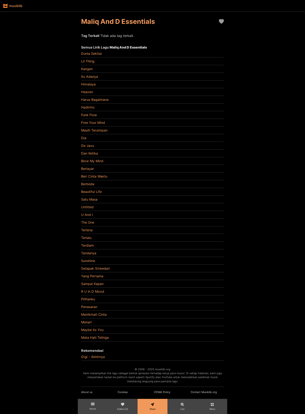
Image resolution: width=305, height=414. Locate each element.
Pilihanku (88, 299)
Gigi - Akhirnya (93, 357)
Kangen (87, 69)
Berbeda (87, 184)
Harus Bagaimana (95, 99)
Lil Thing (87, 61)
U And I (87, 215)
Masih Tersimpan (94, 130)
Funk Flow (89, 115)
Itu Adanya (89, 76)
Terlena (87, 230)
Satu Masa (89, 199)
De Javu (87, 146)
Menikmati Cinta (94, 314)
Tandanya (88, 253)
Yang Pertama (92, 276)
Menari (86, 322)
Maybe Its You (92, 330)
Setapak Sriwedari (95, 268)
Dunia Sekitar (91, 53)
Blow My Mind (92, 161)
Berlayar (87, 169)
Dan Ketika (89, 153)
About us (87, 392)
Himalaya (88, 84)
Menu (212, 409)
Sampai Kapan (92, 284)
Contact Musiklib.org (204, 392)
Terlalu (86, 238)
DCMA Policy (162, 392)
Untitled (87, 207)
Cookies (123, 392)
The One (87, 222)
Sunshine (88, 261)
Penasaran (89, 307)
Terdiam (87, 245)
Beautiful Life (91, 192)
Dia (83, 138)
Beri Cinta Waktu (94, 176)
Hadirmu (87, 107)
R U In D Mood (92, 291)
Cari (182, 409)
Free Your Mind (93, 123)
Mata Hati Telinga (95, 337)
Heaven (87, 92)
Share (153, 409)
